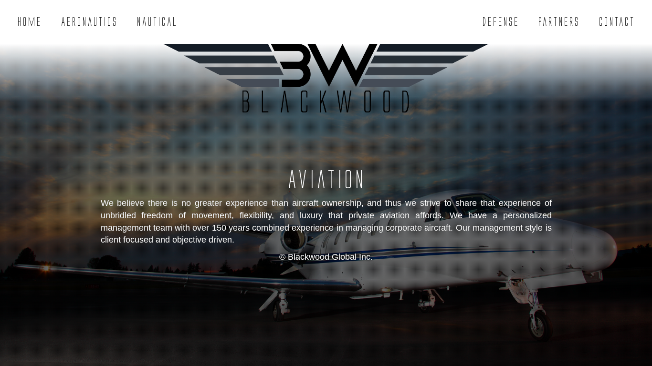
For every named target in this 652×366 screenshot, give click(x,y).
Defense (500, 22)
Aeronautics (89, 22)
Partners (558, 22)
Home (29, 22)
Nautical (157, 22)
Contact (617, 22)
